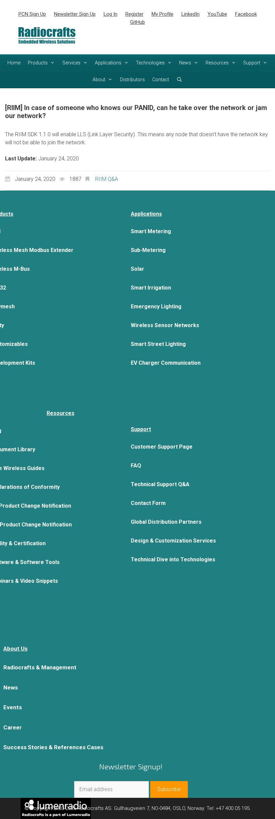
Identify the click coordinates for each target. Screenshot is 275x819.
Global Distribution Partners (166, 522)
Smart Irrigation (151, 288)
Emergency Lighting (156, 306)
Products (38, 62)
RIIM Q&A (106, 179)
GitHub (137, 22)
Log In (110, 14)
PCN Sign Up (32, 14)
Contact (160, 79)
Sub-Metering (148, 250)
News (185, 62)
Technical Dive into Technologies (173, 559)
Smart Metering (151, 231)
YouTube (217, 14)
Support (251, 62)
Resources (217, 62)
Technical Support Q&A (160, 484)
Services (71, 62)
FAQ (136, 465)
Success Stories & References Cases (53, 747)
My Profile (162, 14)
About (99, 79)
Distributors (132, 79)
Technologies (150, 62)
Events (12, 707)
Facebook (246, 14)
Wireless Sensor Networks (165, 325)
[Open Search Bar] (179, 79)
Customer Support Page (161, 447)
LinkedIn (190, 14)
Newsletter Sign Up (75, 14)
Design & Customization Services (173, 541)
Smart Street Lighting (158, 344)
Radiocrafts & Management (39, 667)
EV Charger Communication (166, 363)
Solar (137, 269)
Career (12, 727)
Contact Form (148, 503)
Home (13, 62)
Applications (108, 62)
